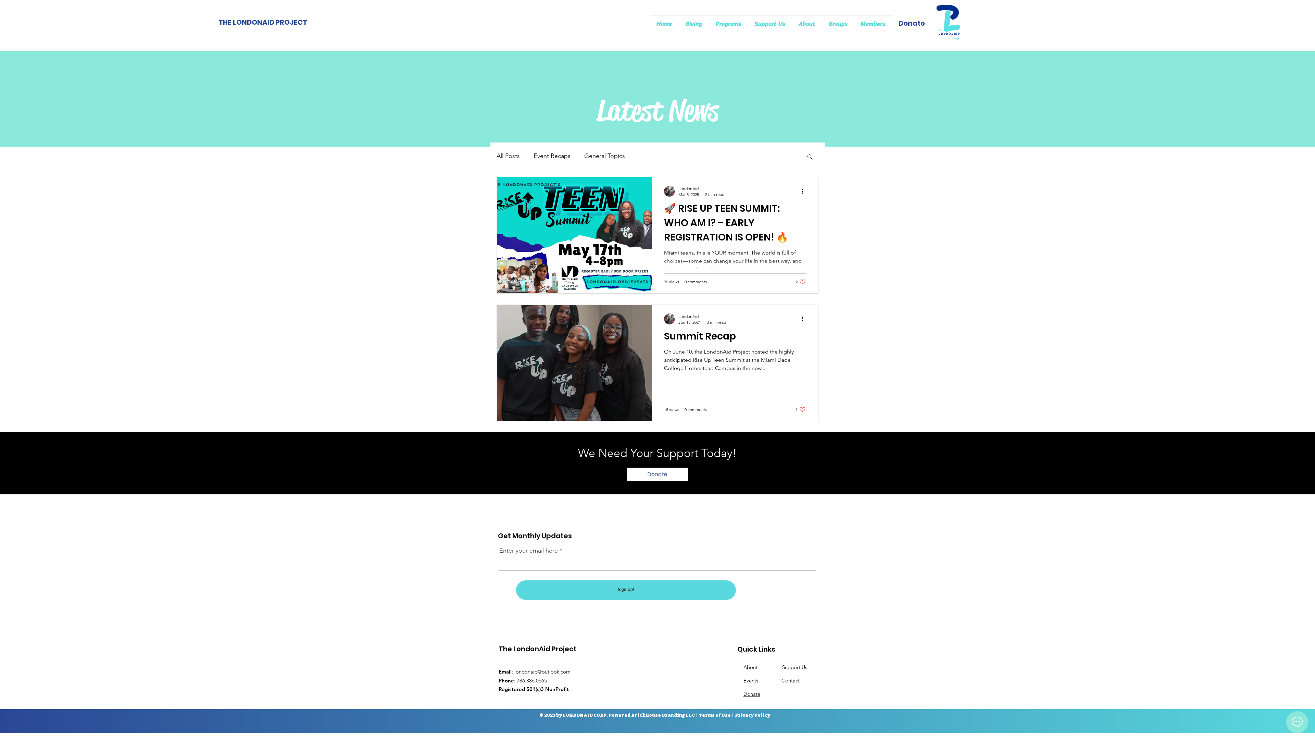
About (762, 667)
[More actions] (805, 191)
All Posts (508, 156)
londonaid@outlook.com (542, 671)
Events (762, 680)
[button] (809, 157)
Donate (751, 694)
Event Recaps (552, 156)
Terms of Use (715, 715)
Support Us (795, 667)
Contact (790, 680)
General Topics (604, 156)
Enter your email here (528, 550)
